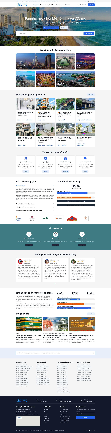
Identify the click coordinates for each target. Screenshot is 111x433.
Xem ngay (29, 245)
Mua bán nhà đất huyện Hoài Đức (84, 372)
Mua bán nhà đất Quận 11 (62, 386)
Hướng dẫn (46, 418)
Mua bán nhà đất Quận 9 (62, 382)
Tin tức (17, 333)
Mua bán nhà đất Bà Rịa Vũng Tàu (23, 368)
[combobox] (50, 33)
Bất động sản (61, 333)
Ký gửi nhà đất (50, 4)
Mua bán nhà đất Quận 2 (62, 368)
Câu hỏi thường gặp (64, 422)
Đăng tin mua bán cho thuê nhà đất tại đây (76, 201)
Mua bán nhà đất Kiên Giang (22, 384)
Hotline (41, 399)
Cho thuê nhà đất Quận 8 (42, 376)
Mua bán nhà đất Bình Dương (22, 370)
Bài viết (67, 4)
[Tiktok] (87, 430)
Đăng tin (91, 4)
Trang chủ (35, 4)
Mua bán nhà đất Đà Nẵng (21, 378)
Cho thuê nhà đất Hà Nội (42, 364)
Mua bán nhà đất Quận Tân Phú (63, 391)
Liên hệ (85, 171)
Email (60, 399)
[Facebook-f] (84, 430)
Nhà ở (70, 333)
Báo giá (45, 416)
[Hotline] (37, 400)
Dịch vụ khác (59, 4)
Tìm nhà (25, 171)
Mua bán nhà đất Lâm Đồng (22, 374)
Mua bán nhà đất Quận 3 (62, 370)
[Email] (57, 400)
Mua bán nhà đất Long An (21, 376)
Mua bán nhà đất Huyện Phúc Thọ (84, 380)
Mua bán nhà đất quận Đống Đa (84, 364)
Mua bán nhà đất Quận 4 (62, 372)
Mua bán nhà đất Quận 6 (62, 376)
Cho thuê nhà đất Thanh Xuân (43, 382)
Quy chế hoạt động (64, 411)
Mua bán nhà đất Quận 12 (62, 388)
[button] (16, 330)
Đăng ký (87, 1)
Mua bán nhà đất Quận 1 (62, 366)
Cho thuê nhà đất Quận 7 (42, 374)
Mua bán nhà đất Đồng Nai (22, 372)
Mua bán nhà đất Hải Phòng (22, 380)
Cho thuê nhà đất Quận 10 (42, 370)
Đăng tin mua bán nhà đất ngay (51, 27)
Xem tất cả (91, 94)
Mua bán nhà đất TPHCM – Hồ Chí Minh (24, 366)
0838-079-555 (82, 4)
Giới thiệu (46, 414)
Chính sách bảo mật (64, 409)
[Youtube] (89, 430)
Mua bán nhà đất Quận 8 (62, 380)
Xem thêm (91, 313)
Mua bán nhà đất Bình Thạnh (63, 389)
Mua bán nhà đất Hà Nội (21, 364)
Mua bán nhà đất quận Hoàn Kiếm (84, 366)
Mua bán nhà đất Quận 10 (62, 384)
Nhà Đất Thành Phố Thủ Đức (63, 364)
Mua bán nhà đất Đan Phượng (83, 378)
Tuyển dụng (46, 420)
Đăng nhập (92, 1)
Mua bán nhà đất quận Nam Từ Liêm (84, 370)
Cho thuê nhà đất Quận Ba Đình (43, 380)
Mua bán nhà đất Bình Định (22, 386)
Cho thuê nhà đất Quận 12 (42, 372)
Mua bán (42, 4)
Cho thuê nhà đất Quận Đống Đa (43, 378)
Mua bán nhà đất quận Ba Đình (83, 368)
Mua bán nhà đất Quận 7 (62, 378)
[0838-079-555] (77, 4)
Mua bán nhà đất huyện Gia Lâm (84, 376)
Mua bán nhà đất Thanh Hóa (22, 382)
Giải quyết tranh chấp (64, 418)
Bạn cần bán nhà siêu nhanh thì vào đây (75, 205)
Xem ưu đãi (65, 171)
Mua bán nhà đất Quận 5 (62, 374)
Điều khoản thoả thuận (65, 416)
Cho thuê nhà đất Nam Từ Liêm (43, 384)
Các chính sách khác (64, 420)
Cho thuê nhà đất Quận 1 (42, 368)
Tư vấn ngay (64, 27)
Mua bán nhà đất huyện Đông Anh (84, 374)
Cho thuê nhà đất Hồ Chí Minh (43, 366)
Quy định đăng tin (64, 414)
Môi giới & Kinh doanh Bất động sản (50, 333)
